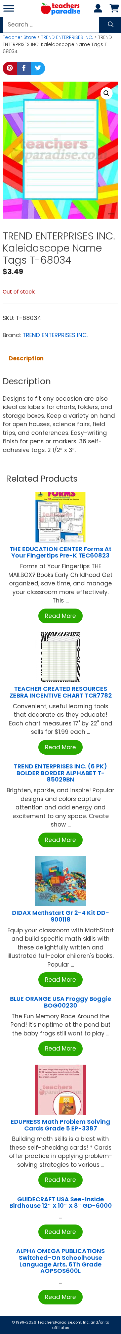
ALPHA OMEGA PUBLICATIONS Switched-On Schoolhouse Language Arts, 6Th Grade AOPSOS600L (60, 1261)
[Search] (111, 25)
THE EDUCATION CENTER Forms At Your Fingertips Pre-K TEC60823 (60, 552)
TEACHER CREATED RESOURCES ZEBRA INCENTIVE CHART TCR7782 (60, 692)
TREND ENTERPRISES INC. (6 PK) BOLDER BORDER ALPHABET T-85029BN (60, 773)
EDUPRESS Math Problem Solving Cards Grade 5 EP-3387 (60, 1124)
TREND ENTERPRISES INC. (67, 37)
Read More (60, 616)
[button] (106, 93)
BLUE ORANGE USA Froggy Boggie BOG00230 (60, 1002)
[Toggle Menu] (8, 8)
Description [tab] (26, 358)
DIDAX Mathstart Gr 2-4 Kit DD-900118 (60, 916)
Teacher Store (19, 37)
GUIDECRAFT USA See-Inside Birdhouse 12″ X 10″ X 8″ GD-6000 (60, 1202)
